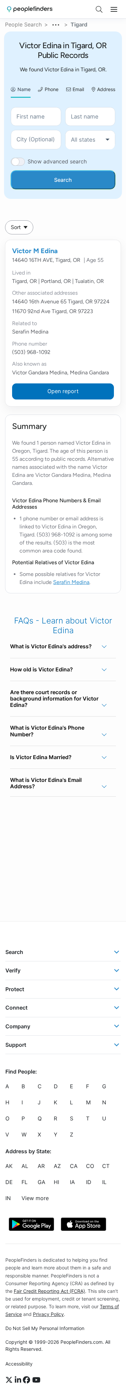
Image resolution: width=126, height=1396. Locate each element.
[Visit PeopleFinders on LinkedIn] (19, 1380)
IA (72, 1182)
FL (25, 1182)
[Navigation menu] (114, 9)
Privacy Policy (48, 1314)
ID (88, 1182)
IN (8, 1198)
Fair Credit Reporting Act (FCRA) (49, 1291)
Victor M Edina (35, 251)
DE (9, 1182)
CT (106, 1166)
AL (25, 1166)
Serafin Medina (71, 582)
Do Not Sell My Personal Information (44, 1328)
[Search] (99, 9)
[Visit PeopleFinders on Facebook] (27, 1380)
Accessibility (19, 1364)
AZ (57, 1166)
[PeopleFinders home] (29, 9)
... (56, 23)
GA (41, 1182)
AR (41, 1166)
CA (74, 1166)
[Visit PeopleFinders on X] (10, 1380)
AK (8, 1166)
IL (104, 1182)
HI (56, 1182)
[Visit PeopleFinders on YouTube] (36, 1380)
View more (35, 1198)
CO (90, 1166)
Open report (63, 391)
